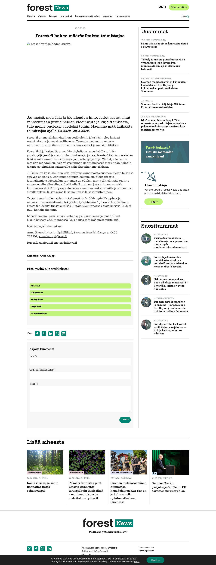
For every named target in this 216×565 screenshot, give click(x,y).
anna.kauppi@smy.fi (53, 236)
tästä (136, 561)
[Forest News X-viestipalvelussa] (29, 548)
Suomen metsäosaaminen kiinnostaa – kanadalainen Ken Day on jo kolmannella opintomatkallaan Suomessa (164, 87)
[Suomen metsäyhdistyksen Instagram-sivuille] (42, 548)
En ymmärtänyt (39, 314)
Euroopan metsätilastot (87, 16)
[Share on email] (63, 333)
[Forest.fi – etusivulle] (108, 522)
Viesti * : (34, 384)
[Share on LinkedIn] (50, 333)
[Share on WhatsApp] (57, 333)
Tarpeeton (36, 307)
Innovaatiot (66, 16)
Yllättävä (35, 286)
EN (160, 7)
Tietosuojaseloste (146, 551)
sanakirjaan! (155, 156)
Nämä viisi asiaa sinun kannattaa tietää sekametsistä (164, 45)
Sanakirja (107, 16)
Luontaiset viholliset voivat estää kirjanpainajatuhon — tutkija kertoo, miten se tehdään (170, 329)
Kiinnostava (37, 293)
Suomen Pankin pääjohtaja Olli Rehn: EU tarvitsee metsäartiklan (163, 106)
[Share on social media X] (44, 333)
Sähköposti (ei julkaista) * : (42, 370)
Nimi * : (33, 356)
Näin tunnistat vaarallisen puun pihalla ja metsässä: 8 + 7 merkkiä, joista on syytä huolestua (171, 284)
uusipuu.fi (46, 243)
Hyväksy (155, 560)
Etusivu (31, 16)
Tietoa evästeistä (146, 548)
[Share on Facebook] (37, 333)
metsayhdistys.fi (65, 243)
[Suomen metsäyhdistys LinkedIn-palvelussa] (49, 548)
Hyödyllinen (37, 300)
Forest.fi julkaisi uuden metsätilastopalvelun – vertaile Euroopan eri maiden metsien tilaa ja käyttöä (171, 262)
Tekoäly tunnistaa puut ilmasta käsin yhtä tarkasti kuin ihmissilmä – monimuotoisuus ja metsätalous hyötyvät (163, 65)
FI (165, 7)
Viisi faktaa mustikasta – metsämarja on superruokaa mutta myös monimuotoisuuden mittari (171, 243)
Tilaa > (153, 201)
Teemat (53, 16)
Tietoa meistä (122, 16)
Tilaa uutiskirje (179, 7)
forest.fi (32, 243)
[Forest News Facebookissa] (36, 548)
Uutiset (42, 16)
